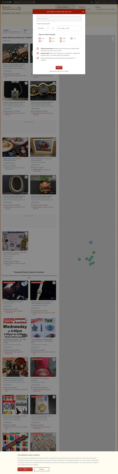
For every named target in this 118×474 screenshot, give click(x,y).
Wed (64, 38)
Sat (53, 41)
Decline (41, 469)
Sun (64, 41)
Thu (74, 38)
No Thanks (65, 71)
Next (59, 67)
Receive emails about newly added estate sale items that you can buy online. (60, 49)
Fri (42, 41)
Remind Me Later (55, 71)
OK (25, 469)
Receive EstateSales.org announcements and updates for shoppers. (58, 59)
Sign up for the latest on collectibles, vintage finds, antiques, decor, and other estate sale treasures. (60, 54)
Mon (43, 38)
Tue (53, 38)
